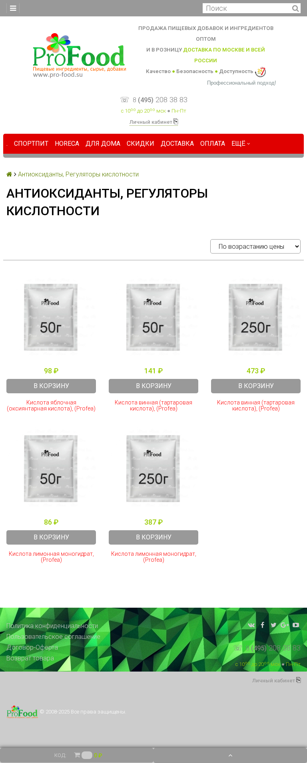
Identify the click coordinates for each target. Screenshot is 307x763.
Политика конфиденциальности (52, 626)
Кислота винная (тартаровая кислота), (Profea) (153, 406)
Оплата (212, 143)
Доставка (177, 143)
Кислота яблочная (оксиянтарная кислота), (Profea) (51, 406)
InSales (290, 709)
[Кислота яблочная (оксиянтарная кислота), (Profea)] (51, 318)
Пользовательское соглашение (53, 636)
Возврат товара (30, 658)
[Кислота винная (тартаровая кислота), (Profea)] (153, 318)
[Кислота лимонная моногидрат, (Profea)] (51, 469)
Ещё (238, 143)
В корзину (51, 386)
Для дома (103, 143)
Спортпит (31, 143)
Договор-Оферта (32, 647)
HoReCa (67, 143)
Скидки (140, 143)
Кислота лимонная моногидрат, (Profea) (51, 557)
